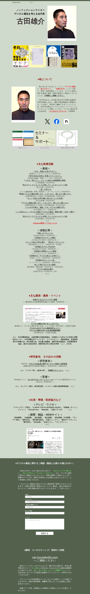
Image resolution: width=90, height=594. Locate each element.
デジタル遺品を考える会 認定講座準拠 (45, 330)
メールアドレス (28, 499)
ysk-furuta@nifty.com (45, 557)
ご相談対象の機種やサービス (31, 504)
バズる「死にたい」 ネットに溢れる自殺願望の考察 (45, 180)
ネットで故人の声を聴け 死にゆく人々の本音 (45, 198)
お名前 (26, 494)
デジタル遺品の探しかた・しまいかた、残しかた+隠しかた (45, 203)
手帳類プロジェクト (55, 370)
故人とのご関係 (28, 510)
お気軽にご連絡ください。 (54, 95)
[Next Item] (75, 56)
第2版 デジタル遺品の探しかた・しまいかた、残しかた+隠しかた (45, 194)
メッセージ (27, 517)
